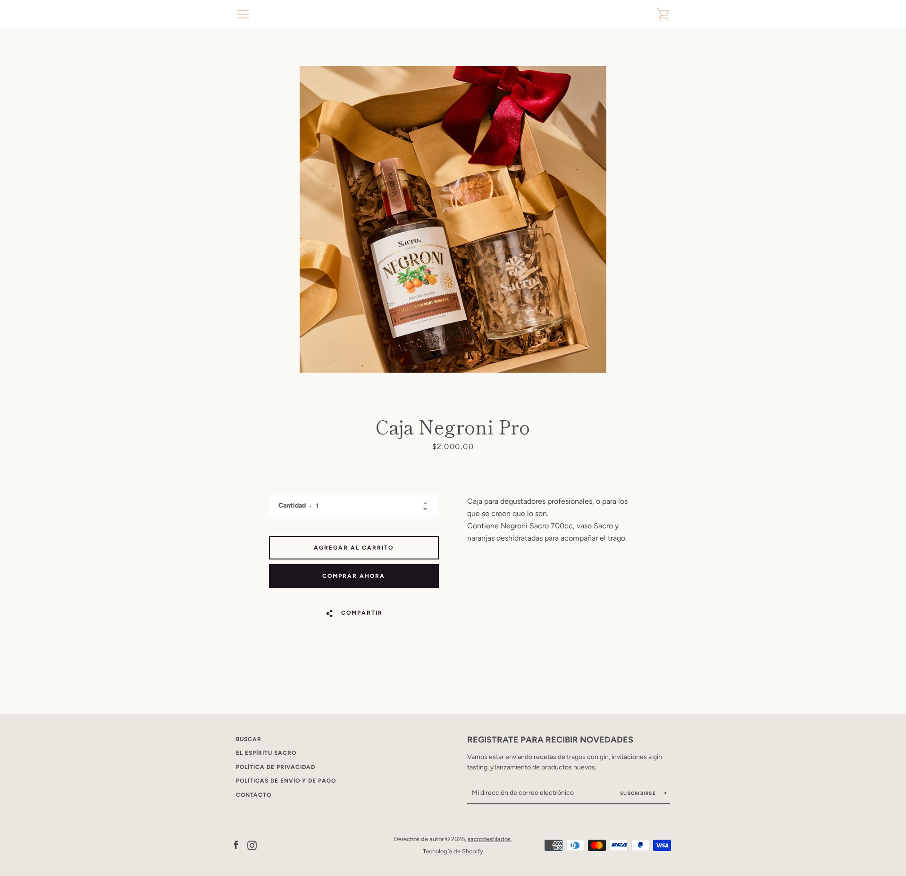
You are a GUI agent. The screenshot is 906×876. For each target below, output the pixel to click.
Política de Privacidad (275, 767)
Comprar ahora (353, 576)
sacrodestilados (489, 839)
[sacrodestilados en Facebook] (236, 844)
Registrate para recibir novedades (550, 739)
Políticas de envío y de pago (286, 780)
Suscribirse (638, 793)
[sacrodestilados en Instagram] (252, 844)
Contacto (253, 795)
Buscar (248, 739)
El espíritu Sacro (266, 753)
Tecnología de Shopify (453, 851)
